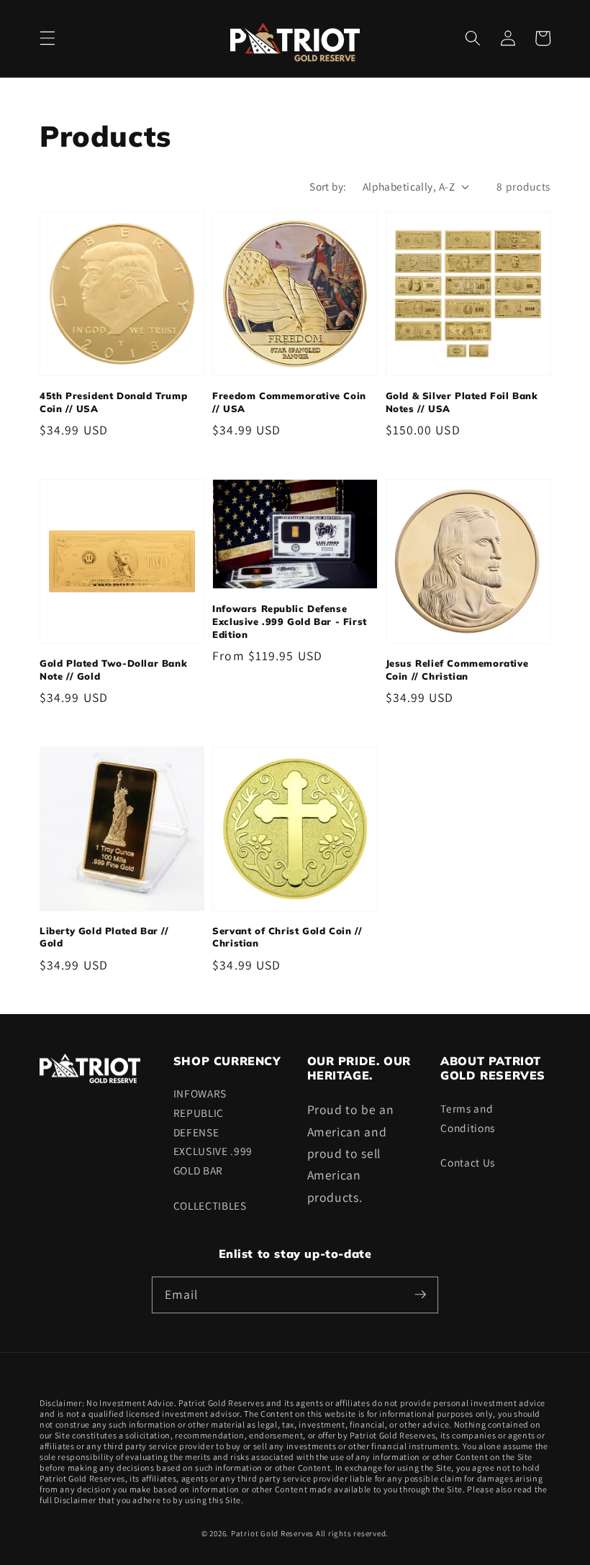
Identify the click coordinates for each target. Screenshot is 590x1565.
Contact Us (467, 1162)
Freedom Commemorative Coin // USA (289, 402)
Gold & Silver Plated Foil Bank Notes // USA (462, 402)
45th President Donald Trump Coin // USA (113, 402)
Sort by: (328, 186)
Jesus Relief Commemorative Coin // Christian (457, 669)
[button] (47, 38)
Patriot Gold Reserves (272, 1533)
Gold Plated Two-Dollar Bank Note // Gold (113, 669)
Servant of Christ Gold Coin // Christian (287, 937)
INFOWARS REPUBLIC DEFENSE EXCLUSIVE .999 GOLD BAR (213, 1131)
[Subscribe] (420, 1294)
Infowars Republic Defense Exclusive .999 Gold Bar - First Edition (289, 621)
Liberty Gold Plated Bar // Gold (104, 937)
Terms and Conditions (467, 1118)
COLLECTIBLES (210, 1205)
